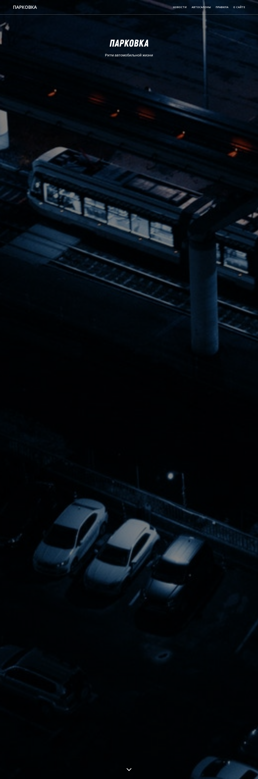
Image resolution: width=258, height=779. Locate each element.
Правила (222, 7)
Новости (180, 7)
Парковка (25, 7)
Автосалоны (201, 7)
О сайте (239, 7)
